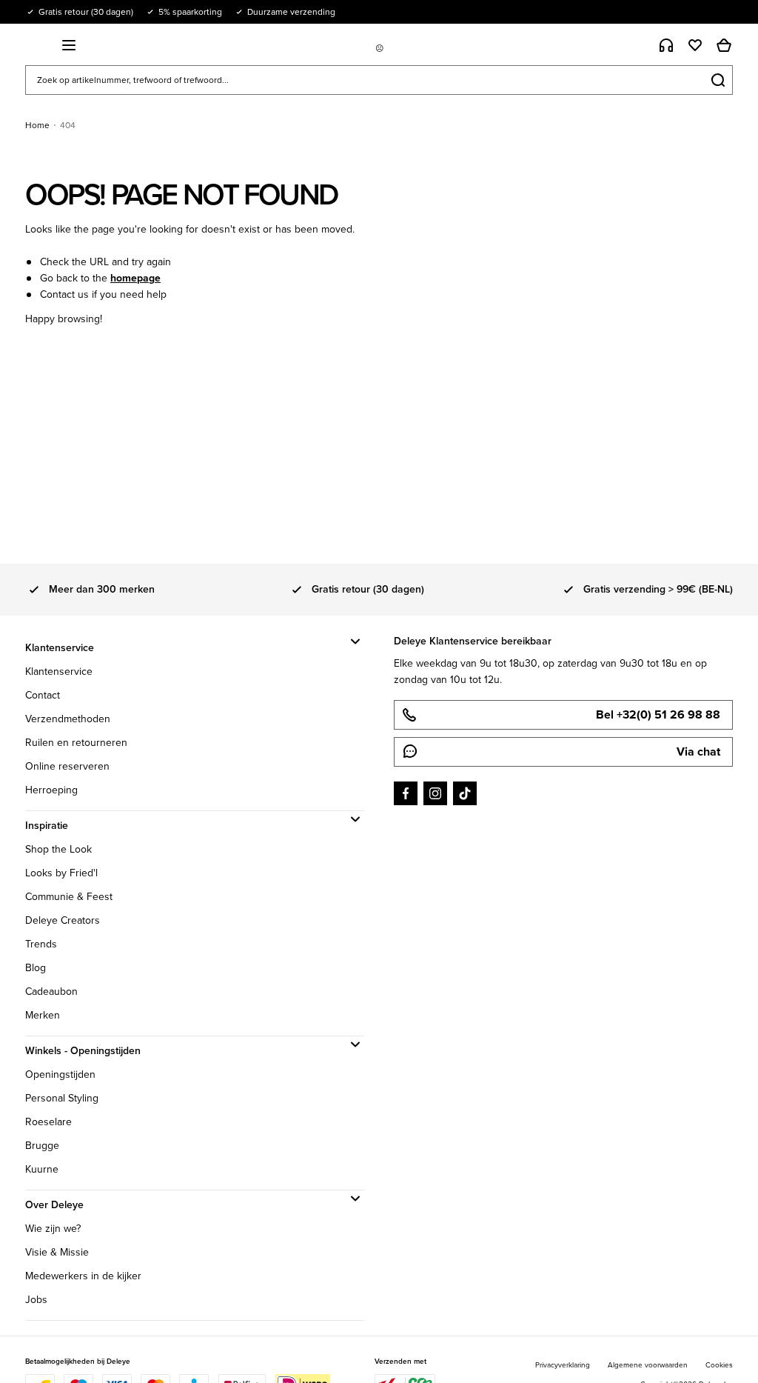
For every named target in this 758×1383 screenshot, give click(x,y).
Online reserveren (67, 766)
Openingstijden (60, 1074)
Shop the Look (58, 849)
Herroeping (51, 790)
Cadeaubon (51, 991)
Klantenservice (59, 671)
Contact (42, 695)
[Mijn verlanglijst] (695, 45)
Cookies (719, 1364)
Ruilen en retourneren (76, 742)
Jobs (36, 1299)
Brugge (42, 1145)
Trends (41, 944)
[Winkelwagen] (724, 45)
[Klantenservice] (666, 45)
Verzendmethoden (67, 719)
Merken (42, 1015)
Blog (35, 968)
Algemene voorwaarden (648, 1364)
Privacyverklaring (562, 1364)
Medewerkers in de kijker (83, 1276)
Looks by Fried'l (61, 873)
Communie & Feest (69, 896)
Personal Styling (61, 1098)
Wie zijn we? (53, 1228)
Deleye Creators (62, 920)
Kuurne (41, 1169)
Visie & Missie (57, 1252)
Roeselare (48, 1122)
